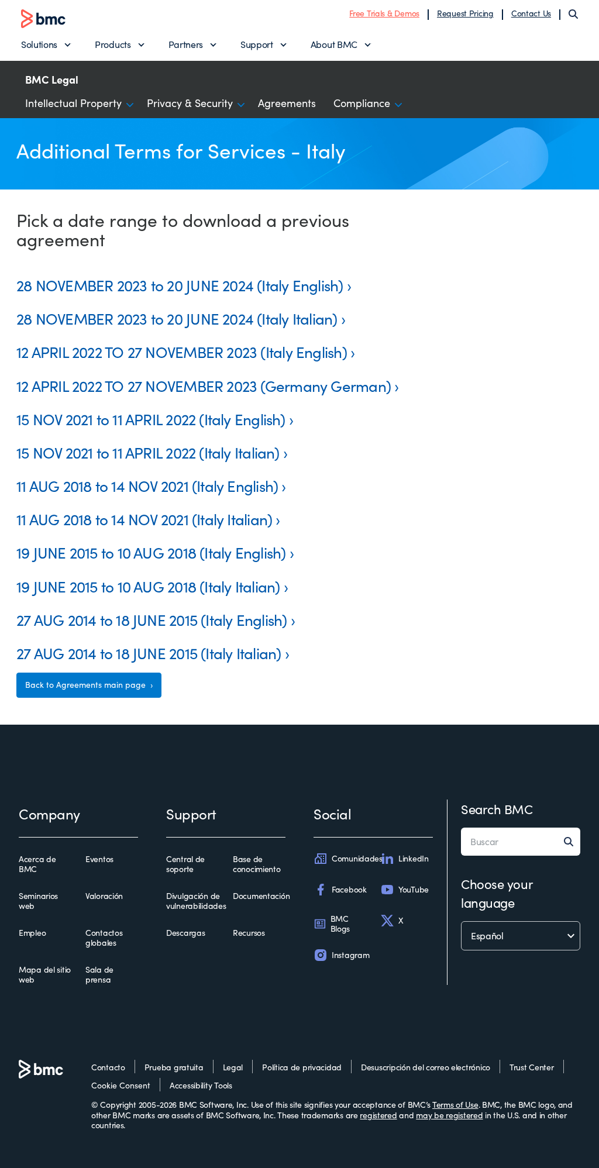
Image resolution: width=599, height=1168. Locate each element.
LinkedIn (413, 858)
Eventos (99, 859)
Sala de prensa (99, 974)
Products (112, 44)
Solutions (39, 44)
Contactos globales (103, 938)
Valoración (104, 896)
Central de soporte (185, 864)
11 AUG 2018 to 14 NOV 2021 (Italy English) (147, 486)
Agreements (287, 103)
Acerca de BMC (37, 864)
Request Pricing (465, 13)
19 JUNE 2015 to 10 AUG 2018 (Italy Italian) (148, 586)
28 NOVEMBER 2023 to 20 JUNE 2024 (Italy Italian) (177, 318)
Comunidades (357, 858)
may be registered (449, 1115)
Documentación (261, 896)
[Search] (573, 14)
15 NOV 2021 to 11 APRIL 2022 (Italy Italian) (148, 452)
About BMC (334, 44)
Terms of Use (455, 1104)
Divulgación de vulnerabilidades (196, 901)
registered (378, 1115)
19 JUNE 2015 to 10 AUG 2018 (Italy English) (150, 552)
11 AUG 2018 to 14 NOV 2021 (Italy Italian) (144, 519)
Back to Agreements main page (86, 684)
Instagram (350, 954)
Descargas (185, 933)
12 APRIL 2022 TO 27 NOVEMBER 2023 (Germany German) (203, 385)
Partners (185, 44)
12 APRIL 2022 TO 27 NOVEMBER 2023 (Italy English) (181, 352)
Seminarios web (38, 901)
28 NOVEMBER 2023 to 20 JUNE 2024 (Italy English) (179, 285)
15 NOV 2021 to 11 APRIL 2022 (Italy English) (150, 419)
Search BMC (497, 809)
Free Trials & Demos (384, 13)
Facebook (349, 889)
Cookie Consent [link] (120, 1085)
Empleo (32, 933)
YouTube (413, 889)
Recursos (249, 933)
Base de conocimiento (257, 864)
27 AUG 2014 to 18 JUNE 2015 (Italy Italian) (148, 653)
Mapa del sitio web (45, 974)
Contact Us (531, 13)
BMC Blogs (340, 924)
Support (256, 44)
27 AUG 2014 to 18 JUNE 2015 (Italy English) (151, 619)
